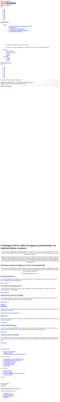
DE (4, 9)
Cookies (5, 397)
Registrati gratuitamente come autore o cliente (14, 373)
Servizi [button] (5, 24)
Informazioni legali (8, 396)
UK (4, 11)
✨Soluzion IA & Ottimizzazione (17, 28)
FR (4, 10)
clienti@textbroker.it (5, 388)
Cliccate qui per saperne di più (30, 271)
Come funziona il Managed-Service (11, 286)
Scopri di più (4, 322)
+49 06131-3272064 (15, 388)
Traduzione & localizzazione (16, 31)
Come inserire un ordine (9, 363)
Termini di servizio (8, 393)
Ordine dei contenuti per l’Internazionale (10, 313)
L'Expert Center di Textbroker (10, 334)
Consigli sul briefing (8, 352)
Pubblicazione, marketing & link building (18, 30)
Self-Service (4, 316)
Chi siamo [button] (6, 56)
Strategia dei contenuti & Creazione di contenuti (20, 26)
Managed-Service (8, 370)
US (4, 19)
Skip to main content (5, 1)
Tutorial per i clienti (10, 52)
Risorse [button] (5, 49)
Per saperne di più (5, 283)
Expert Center (7, 365)
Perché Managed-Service (8, 276)
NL (4, 13)
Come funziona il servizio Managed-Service (14, 359)
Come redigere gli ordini (9, 364)
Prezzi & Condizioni (8, 372)
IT (1, 6)
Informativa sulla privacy (9, 394)
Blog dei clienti (9, 51)
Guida (7, 53)
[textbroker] (8, 3)
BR (4, 18)
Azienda (8, 57)
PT (4, 15)
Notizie (8, 55)
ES (4, 14)
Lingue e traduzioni (4, 305)
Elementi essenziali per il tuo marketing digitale (14, 354)
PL (4, 17)
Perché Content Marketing (9, 325)
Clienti (8, 59)
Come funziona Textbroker (10, 361)
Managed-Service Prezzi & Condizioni (12, 295)
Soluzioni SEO (12, 27)
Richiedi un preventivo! (6, 86)
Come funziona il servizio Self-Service (12, 360)
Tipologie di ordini (8, 374)
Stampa (8, 60)
